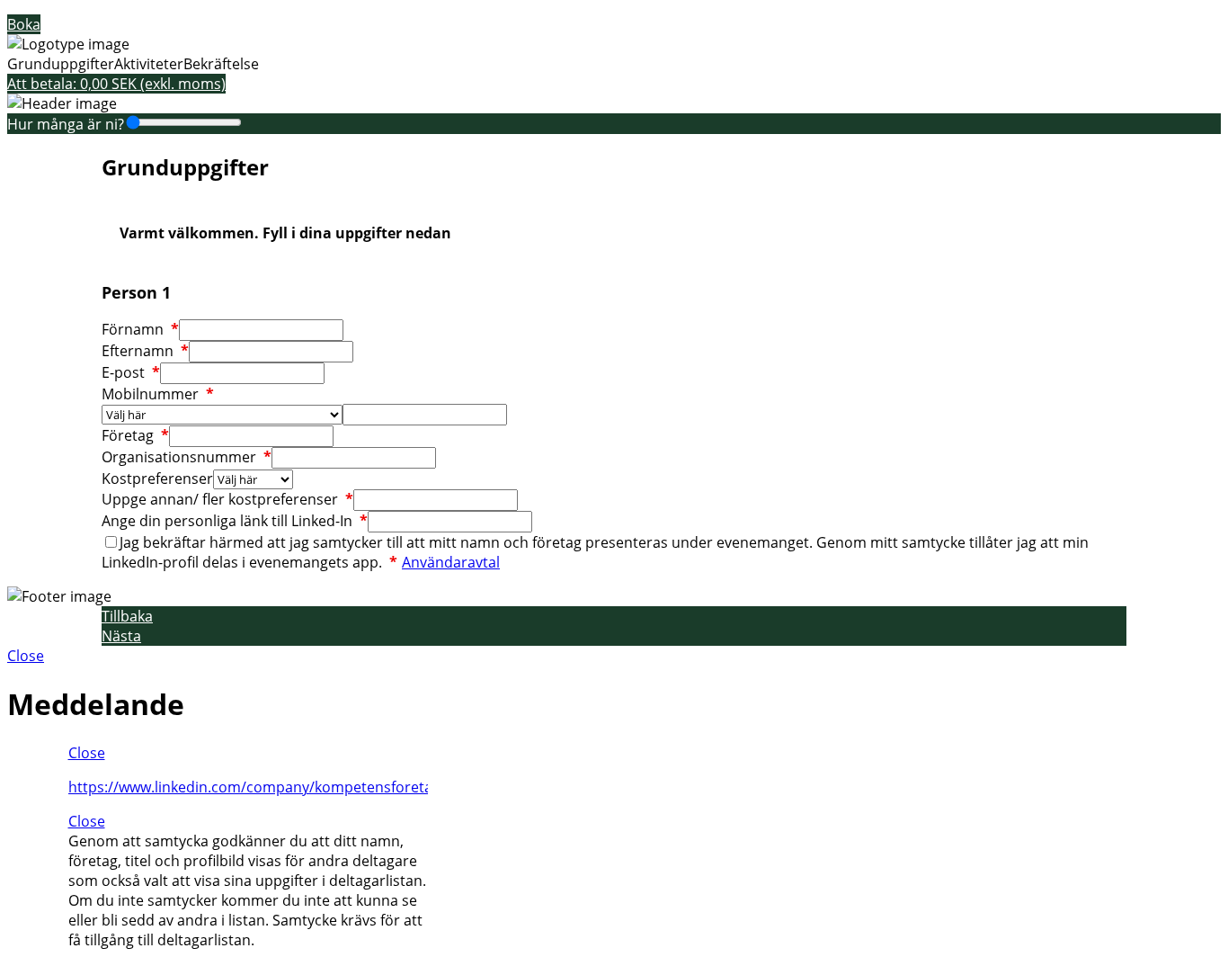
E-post (131, 372)
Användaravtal (451, 562)
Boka (23, 24)
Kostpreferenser (157, 478)
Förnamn (140, 329)
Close (25, 656)
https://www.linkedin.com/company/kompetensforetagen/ (265, 787)
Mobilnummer (158, 394)
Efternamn (145, 351)
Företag (135, 435)
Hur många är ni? (65, 124)
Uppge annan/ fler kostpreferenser (227, 499)
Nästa (121, 636)
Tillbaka (127, 616)
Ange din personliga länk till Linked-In (235, 521)
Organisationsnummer (186, 457)
